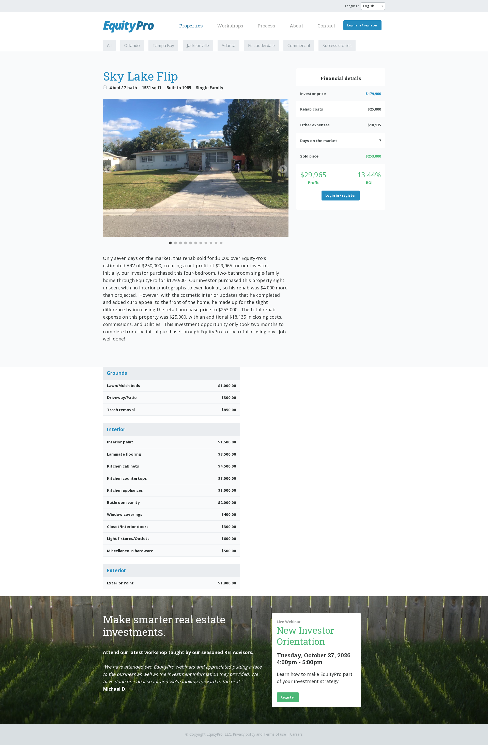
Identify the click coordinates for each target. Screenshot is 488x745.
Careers (296, 734)
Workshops (230, 26)
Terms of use (275, 734)
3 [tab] (180, 243)
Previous (108, 169)
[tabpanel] (195, 168)
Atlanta (228, 45)
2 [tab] (175, 243)
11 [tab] (221, 243)
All (109, 45)
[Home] (130, 26)
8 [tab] (205, 243)
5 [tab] (190, 243)
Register (288, 697)
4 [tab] (185, 243)
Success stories (337, 45)
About (296, 26)
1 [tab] (170, 243)
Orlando (132, 45)
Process (266, 26)
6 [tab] (195, 243)
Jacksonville (198, 45)
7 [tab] (200, 243)
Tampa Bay (163, 45)
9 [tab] (211, 243)
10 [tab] (216, 243)
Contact (326, 26)
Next (283, 169)
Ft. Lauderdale (261, 45)
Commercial (298, 45)
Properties (191, 26)
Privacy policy (244, 734)
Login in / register (362, 25)
